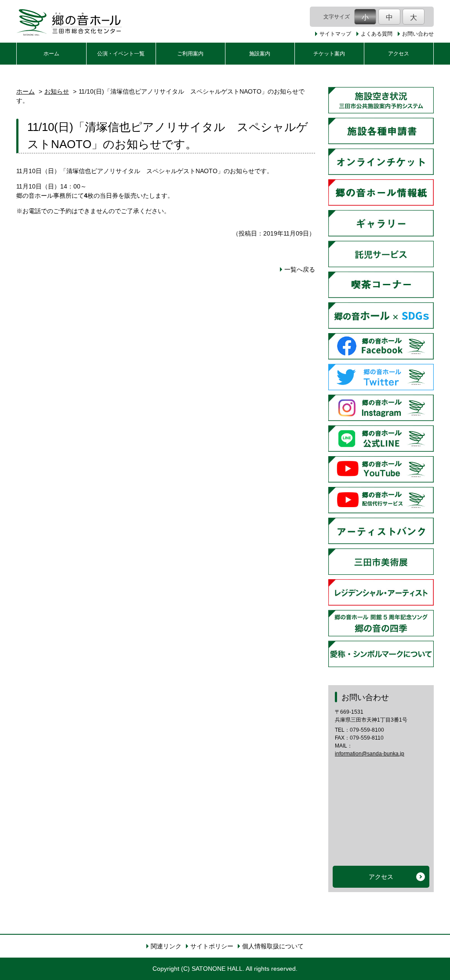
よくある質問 (376, 34)
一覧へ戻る (299, 269)
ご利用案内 (190, 54)
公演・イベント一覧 (121, 54)
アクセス (398, 54)
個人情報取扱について (273, 946)
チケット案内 (329, 54)
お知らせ (56, 91)
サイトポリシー (211, 946)
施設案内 (259, 54)
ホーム (51, 54)
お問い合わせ (418, 34)
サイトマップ (335, 34)
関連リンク (166, 946)
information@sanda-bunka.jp (369, 754)
